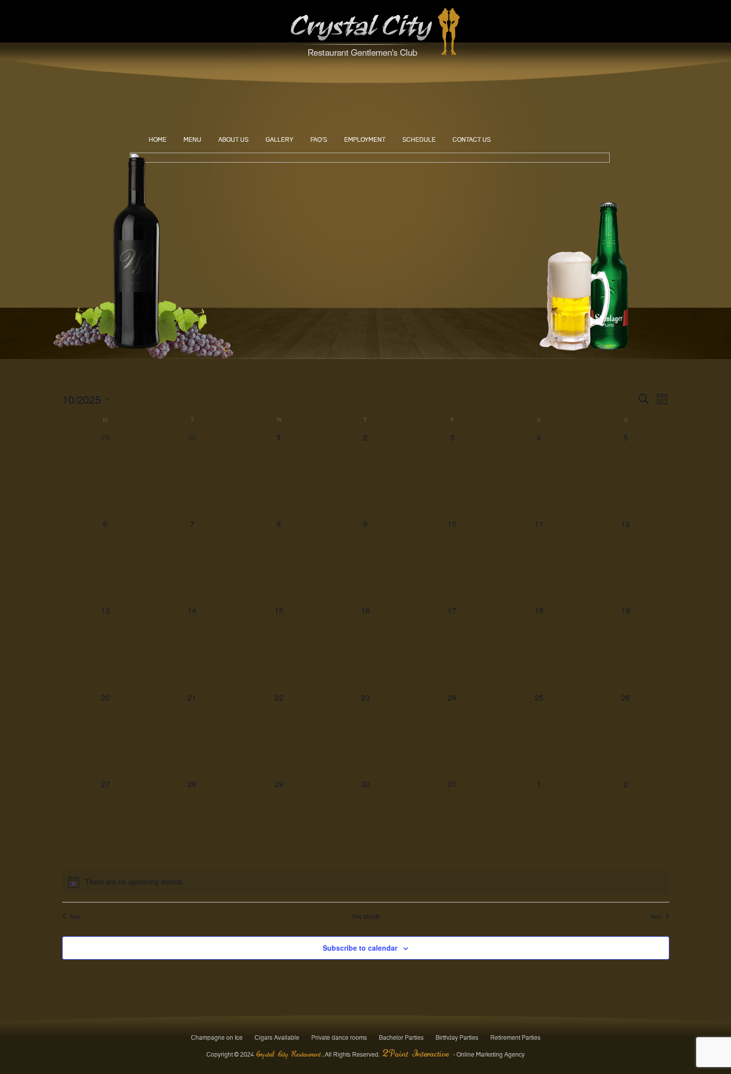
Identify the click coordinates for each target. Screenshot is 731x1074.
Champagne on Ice (217, 1037)
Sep (75, 916)
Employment (364, 139)
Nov (656, 916)
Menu (192, 139)
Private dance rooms (339, 1037)
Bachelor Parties (401, 1037)
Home (158, 139)
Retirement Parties (515, 1037)
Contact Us (472, 139)
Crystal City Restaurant (288, 1055)
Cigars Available (277, 1037)
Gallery (279, 139)
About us (233, 139)
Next (592, 244)
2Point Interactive (417, 1054)
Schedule (419, 139)
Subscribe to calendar (360, 948)
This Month (365, 916)
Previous (146, 244)
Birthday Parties (457, 1037)
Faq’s (318, 139)
